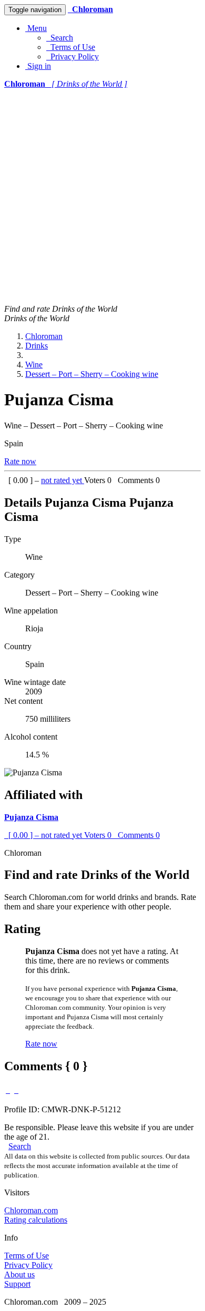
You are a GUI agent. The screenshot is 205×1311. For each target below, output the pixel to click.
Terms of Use (70, 47)
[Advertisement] (102, 196)
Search (59, 37)
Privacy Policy (72, 56)
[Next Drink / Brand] (16, 1089)
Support (17, 1283)
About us (19, 1274)
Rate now (20, 461)
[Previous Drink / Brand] (8, 1089)
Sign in (38, 66)
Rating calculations (35, 1219)
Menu (36, 28)
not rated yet (62, 480)
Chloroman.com (31, 1210)
